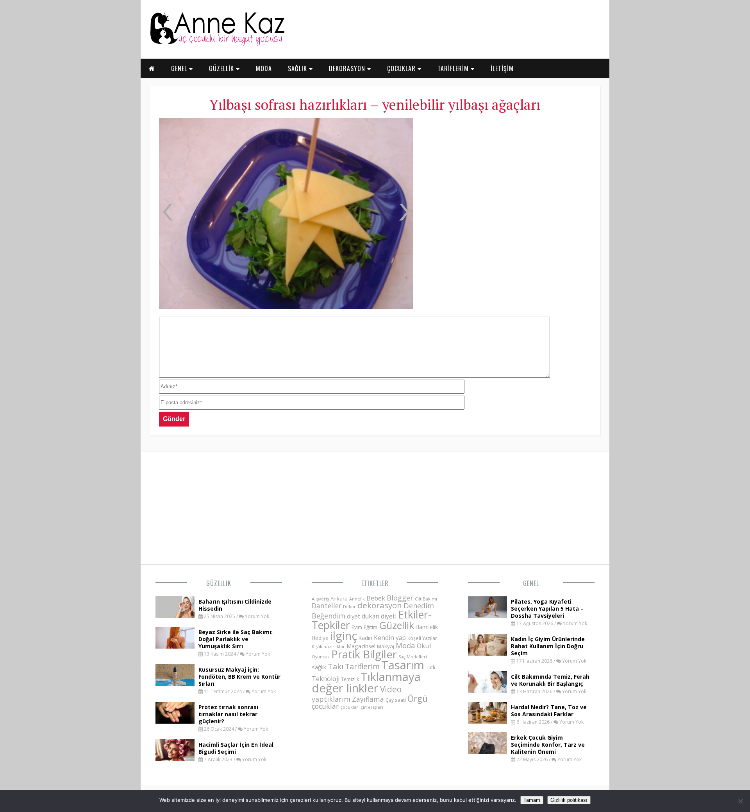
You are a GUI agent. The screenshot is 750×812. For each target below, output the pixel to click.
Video (391, 689)
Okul (424, 645)
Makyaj (385, 646)
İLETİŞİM (502, 68)
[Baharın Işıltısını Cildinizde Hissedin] (175, 615)
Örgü (417, 698)
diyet (353, 616)
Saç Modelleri (412, 657)
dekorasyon (379, 605)
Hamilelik (427, 627)
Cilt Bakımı (426, 599)
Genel (531, 583)
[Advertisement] (506, 176)
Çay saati (396, 700)
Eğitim (370, 627)
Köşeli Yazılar (422, 638)
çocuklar (325, 706)
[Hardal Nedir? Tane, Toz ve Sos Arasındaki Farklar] (487, 721)
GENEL (180, 68)
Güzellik (218, 583)
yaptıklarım (331, 699)
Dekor (349, 606)
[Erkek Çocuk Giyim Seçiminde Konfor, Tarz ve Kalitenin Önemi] (487, 751)
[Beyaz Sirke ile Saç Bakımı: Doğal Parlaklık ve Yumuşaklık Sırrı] (175, 646)
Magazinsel (360, 646)
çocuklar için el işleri (361, 707)
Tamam (531, 800)
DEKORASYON (348, 68)
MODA (264, 68)
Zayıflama (368, 699)
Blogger (400, 597)
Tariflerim (362, 666)
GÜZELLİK (222, 68)
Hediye (320, 638)
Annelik (357, 599)
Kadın (365, 638)
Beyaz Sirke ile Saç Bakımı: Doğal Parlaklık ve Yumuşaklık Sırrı (235, 639)
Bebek (375, 597)
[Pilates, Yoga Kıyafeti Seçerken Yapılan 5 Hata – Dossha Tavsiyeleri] (487, 615)
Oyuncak (321, 657)
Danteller (326, 605)
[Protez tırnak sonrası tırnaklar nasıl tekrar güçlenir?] (175, 721)
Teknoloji (325, 678)
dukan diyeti (379, 616)
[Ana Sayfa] (216, 44)
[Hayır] (740, 801)
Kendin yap (390, 637)
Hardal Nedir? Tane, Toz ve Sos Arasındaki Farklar (549, 710)
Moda (405, 645)
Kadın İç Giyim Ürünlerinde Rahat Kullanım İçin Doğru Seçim (548, 646)
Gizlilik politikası (569, 800)
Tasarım (402, 665)
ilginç (343, 636)
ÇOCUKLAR (402, 68)
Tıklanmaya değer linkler (366, 682)
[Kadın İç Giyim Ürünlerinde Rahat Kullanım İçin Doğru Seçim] (487, 653)
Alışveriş (320, 599)
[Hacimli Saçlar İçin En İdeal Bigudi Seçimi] (175, 759)
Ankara (339, 598)
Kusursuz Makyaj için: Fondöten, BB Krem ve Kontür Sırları (239, 676)
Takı (335, 666)
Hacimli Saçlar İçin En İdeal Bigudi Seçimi (235, 748)
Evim (357, 627)
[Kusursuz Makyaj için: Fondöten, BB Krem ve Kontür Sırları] (175, 683)
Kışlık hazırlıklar (328, 646)
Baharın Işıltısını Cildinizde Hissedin (234, 605)
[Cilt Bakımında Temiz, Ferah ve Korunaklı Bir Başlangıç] (487, 691)
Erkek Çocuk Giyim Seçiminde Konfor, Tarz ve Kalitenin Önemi (548, 744)
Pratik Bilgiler (364, 654)
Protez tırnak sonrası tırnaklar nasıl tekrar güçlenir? (228, 714)
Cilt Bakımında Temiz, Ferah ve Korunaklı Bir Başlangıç (550, 680)
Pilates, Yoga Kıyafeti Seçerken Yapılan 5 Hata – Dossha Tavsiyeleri (547, 608)
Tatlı (430, 667)
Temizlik (350, 679)
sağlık (319, 667)
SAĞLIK (298, 68)
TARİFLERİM (454, 68)
